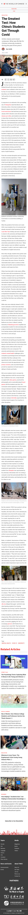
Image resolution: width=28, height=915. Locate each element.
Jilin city (3, 604)
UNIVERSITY (21, 643)
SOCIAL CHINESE (5, 711)
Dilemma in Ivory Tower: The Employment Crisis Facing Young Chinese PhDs (11, 757)
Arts (2, 855)
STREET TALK (4, 672)
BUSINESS (3, 794)
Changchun (8, 104)
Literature (3, 857)
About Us (17, 867)
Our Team (17, 869)
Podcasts (17, 848)
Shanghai (11, 470)
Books (16, 846)
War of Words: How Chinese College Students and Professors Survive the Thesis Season (13, 716)
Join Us (16, 871)
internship (14, 398)
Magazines (17, 844)
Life (2, 846)
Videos (16, 850)
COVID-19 (14, 643)
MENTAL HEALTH (6, 643)
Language (3, 850)
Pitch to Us (17, 874)
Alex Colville (9, 49)
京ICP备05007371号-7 (20, 913)
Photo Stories (4, 859)
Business (3, 848)
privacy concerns (6, 364)
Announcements (4, 867)
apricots (10, 623)
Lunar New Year (5, 231)
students (3, 89)
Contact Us (17, 876)
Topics (3, 840)
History (2, 852)
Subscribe (14, 8)
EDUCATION (4, 15)
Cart (14, 11)
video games (12, 380)
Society (2, 844)
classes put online (6, 116)
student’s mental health (7, 353)
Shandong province (13, 324)
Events (2, 869)
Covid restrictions (6, 111)
